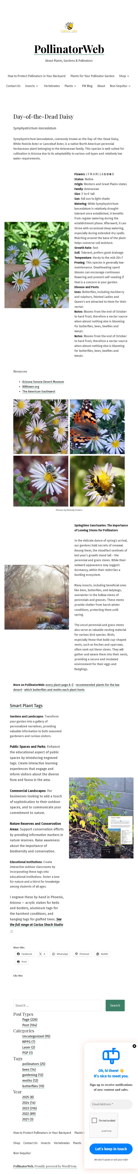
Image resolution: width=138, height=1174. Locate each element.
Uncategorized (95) (36, 1036)
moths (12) (30, 1081)
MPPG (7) (28, 1042)
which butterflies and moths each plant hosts (54, 689)
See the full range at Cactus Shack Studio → (36, 924)
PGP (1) (27, 1053)
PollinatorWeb (69, 48)
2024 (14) (28, 1103)
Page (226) (30, 1020)
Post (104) (29, 1025)
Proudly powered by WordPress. (55, 1166)
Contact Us (13, 86)
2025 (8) (28, 1097)
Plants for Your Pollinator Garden (92, 76)
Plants (69, 86)
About (101, 86)
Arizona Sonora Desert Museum (43, 382)
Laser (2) (28, 1047)
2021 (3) (27, 1119)
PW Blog (87, 86)
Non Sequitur (118, 86)
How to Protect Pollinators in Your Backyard (37, 76)
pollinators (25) (33, 1064)
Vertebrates (52, 86)
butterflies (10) (33, 1086)
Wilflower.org (30, 386)
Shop (122, 76)
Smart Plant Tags (26, 705)
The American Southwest (38, 391)
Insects (30, 86)
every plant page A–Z (59, 685)
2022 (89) (29, 1114)
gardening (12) (32, 1075)
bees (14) (29, 1070)
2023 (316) (29, 1108)
